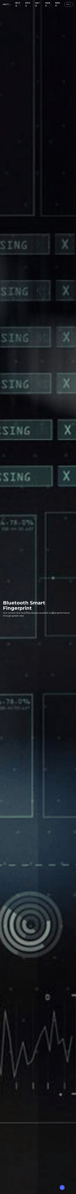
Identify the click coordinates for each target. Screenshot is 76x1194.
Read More (11, 612)
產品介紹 (37, 4)
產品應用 (47, 4)
